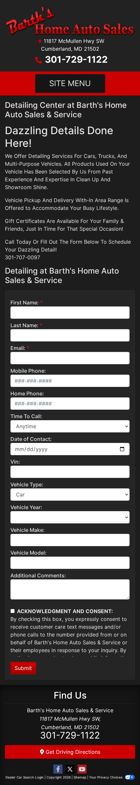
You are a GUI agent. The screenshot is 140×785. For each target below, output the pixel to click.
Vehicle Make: (27, 530)
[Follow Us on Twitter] (70, 769)
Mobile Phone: (28, 370)
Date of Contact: (31, 439)
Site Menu (70, 83)
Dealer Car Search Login (25, 777)
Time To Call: (26, 416)
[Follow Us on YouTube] (82, 769)
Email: (17, 348)
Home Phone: (27, 393)
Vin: (15, 461)
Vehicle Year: (26, 507)
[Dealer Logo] (70, 20)
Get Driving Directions (72, 752)
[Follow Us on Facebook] (58, 769)
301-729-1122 (76, 59)
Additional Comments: (38, 575)
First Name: (24, 302)
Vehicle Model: (28, 552)
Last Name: (24, 325)
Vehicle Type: (26, 484)
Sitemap (80, 777)
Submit (23, 668)
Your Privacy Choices (106, 777)
